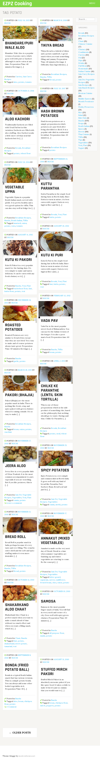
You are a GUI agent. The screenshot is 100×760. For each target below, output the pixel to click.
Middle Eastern (85, 99)
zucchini (8, 432)
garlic (16, 361)
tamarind (8, 646)
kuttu (51, 217)
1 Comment (12, 707)
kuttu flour (9, 291)
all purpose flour (56, 633)
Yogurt (81, 148)
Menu (92, 3)
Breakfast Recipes (59, 74)
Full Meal (82, 66)
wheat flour (26, 153)
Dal (79, 57)
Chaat (17, 638)
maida (42, 636)
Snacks (43, 77)
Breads (18, 148)
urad (58, 433)
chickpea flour (61, 703)
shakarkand (9, 643)
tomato (28, 82)
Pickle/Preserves (86, 107)
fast (51, 284)
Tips (80, 140)
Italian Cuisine (84, 71)
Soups (81, 123)
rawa (13, 226)
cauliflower (60, 580)
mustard (17, 223)
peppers (50, 705)
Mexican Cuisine (85, 93)
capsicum (44, 580)
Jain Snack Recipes (86, 88)
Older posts (20, 732)
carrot (52, 580)
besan (51, 352)
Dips (80, 60)
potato (21, 82)
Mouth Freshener (86, 101)
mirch (42, 705)
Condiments (83, 52)
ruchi (7, 23)
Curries (18, 76)
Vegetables (17, 497)
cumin (16, 500)
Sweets (81, 131)
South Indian (16, 220)
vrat (42, 287)
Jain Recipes (83, 85)
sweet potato (21, 643)
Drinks (81, 63)
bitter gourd (54, 577)
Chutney (82, 49)
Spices (81, 129)
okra (54, 582)
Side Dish (82, 118)
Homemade (83, 68)
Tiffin (49, 77)
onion (24, 223)
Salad (80, 115)
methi (58, 504)
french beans (45, 582)
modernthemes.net (27, 756)
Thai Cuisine (83, 134)
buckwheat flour (21, 288)
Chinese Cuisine (85, 44)
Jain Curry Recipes (86, 74)
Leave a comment (14, 503)
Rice (80, 112)
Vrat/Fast (62, 214)
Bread (52, 80)
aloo (15, 82)
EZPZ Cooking (17, 3)
